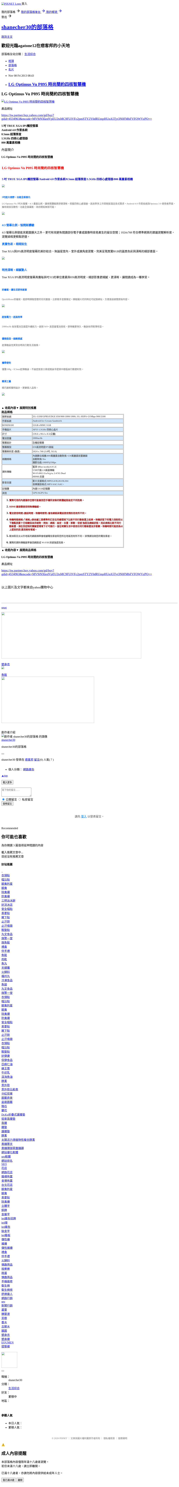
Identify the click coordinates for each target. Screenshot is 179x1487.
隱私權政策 (109, 1438)
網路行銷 (7, 1298)
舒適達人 (7, 1294)
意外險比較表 (9, 1089)
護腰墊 (5, 1131)
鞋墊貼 (5, 930)
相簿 (11, 61)
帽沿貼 (5, 879)
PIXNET (63, 1438)
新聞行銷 (7, 1305)
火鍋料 (5, 971)
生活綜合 (30, 54)
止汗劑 (5, 921)
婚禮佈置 (7, 1176)
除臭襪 (5, 892)
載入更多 (7, 782)
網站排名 (7, 1160)
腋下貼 (5, 917)
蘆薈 (4, 1309)
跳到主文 (7, 36)
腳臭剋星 (7, 883)
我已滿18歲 (8, 1480)
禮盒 (4, 946)
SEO (4, 1164)
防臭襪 (5, 896)
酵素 (4, 1081)
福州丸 (5, 976)
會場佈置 (7, 1180)
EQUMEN (7, 1342)
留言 (37, 759)
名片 (11, 69)
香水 (4, 1322)
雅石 (4, 1106)
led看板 (5, 1235)
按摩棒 (5, 1268)
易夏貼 (5, 913)
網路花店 (7, 1172)
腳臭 (4, 888)
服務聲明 (122, 1438)
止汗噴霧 (7, 925)
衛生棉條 (7, 1289)
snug (4, 607)
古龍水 (5, 1326)
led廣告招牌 (8, 1218)
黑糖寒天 (7, 1144)
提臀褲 (5, 1346)
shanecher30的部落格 (27, 27)
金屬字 (5, 1214)
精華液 (5, 1313)
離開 (20, 1480)
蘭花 (4, 1110)
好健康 (5, 1055)
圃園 (4, 1330)
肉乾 (4, 959)
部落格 (12, 65)
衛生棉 (5, 1285)
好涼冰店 (7, 904)
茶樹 (4, 1318)
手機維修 (7, 1281)
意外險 (5, 1085)
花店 (4, 1168)
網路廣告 (28, 769)
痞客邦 (29, 759)
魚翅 (4, 984)
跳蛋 (4, 1273)
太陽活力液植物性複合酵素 (18, 1139)
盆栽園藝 (7, 1102)
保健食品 (7, 1060)
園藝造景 (7, 1097)
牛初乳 (5, 1072)
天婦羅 (5, 967)
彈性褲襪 (7, 1247)
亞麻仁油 (7, 1064)
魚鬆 (4, 674)
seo (3, 1301)
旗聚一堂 (7, 938)
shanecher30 (8, 739)
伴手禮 (5, 950)
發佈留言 (7, 803)
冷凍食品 (7, 980)
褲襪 (4, 1243)
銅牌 (4, 1210)
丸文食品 (7, 934)
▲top (4, 775)
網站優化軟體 (9, 1152)
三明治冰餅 (8, 900)
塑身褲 (5, 1339)
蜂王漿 (5, 1068)
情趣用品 (7, 1264)
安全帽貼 (7, 909)
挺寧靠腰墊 (8, 1118)
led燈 (4, 1222)
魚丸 (4, 963)
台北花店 (7, 1184)
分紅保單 (7, 1093)
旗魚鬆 (5, 942)
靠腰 (4, 1123)
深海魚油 (7, 1076)
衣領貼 (5, 875)
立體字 (5, 1205)
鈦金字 (5, 1231)
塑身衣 (5, 664)
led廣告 (5, 1226)
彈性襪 (5, 1239)
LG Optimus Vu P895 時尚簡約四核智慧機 (47, 84)
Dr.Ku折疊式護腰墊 (13, 1114)
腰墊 (4, 1127)
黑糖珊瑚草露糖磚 (12, 1148)
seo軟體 (6, 1156)
